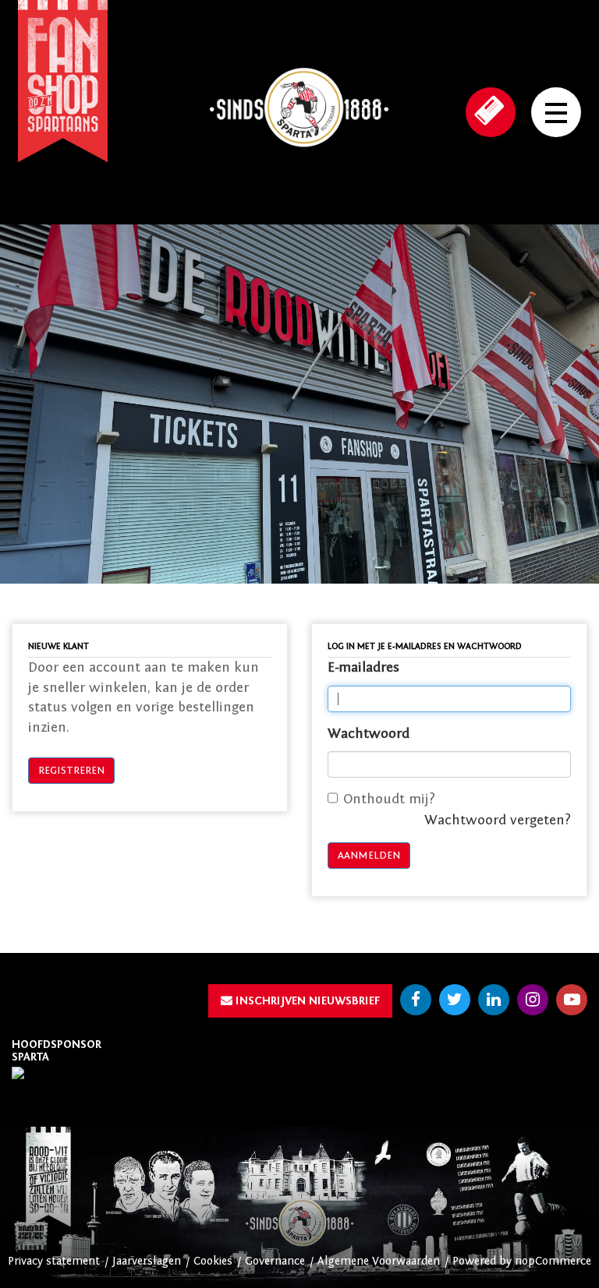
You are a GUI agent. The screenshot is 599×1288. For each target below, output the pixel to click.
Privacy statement (54, 1261)
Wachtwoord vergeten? (497, 820)
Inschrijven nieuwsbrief (306, 1000)
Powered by (483, 1261)
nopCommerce (553, 1261)
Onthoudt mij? (389, 799)
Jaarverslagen (146, 1261)
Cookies (212, 1261)
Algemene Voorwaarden (378, 1261)
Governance (275, 1261)
